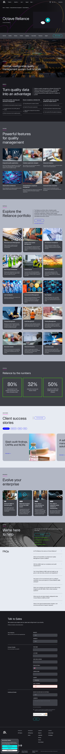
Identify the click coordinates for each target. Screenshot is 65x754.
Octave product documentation (40, 537)
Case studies (34, 35)
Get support (42, 534)
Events (29, 735)
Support (27, 2)
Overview (4, 35)
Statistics (27, 35)
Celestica (19, 428)
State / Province (36, 683)
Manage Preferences (10, 750)
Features (15, 35)
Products (9, 2)
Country (35, 677)
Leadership (40, 735)
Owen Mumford (6, 428)
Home (4, 7)
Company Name (36, 671)
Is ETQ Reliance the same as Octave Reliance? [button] (45, 551)
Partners (39, 737)
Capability (35, 638)
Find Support (50, 735)
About (31, 2)
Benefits (10, 35)
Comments (37, 702)
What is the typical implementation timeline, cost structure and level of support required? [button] (45, 604)
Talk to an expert (57, 35)
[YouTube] (21, 745)
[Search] (50, 2)
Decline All (9, 748)
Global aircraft (13, 428)
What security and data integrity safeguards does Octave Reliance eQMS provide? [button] (45, 597)
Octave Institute (37, 542)
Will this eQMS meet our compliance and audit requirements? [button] (44, 565)
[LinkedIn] (19, 745)
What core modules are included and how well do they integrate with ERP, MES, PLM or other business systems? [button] (46, 589)
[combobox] (45, 680)
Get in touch (39, 220)
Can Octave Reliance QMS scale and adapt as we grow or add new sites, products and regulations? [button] (45, 572)
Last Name (35, 653)
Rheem (25, 428)
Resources (40, 35)
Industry (35, 632)
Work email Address (37, 659)
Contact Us (60, 2)
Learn (22, 2)
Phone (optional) (36, 665)
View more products (38, 223)
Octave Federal (40, 742)
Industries (16, 2)
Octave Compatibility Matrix (39, 544)
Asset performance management (16, 7)
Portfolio (21, 35)
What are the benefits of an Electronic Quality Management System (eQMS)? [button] (44, 557)
